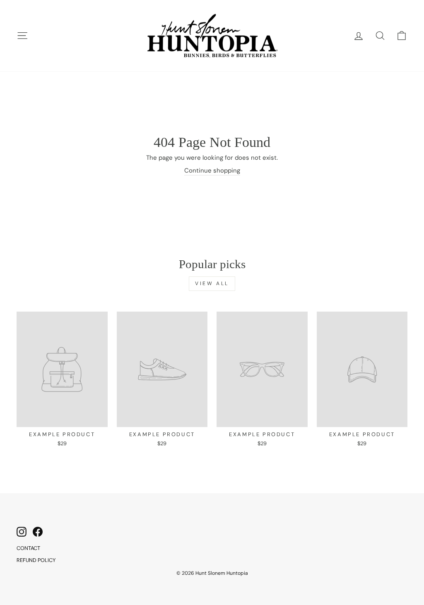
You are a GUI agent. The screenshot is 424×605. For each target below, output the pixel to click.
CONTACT (28, 548)
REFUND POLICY (36, 560)
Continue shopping (212, 170)
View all (212, 283)
